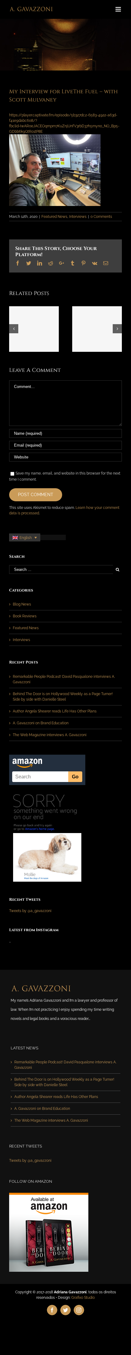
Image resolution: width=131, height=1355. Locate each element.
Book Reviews (25, 616)
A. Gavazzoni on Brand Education (41, 723)
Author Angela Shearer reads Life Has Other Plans (55, 711)
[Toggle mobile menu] (118, 9)
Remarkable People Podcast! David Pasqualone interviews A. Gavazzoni (65, 1065)
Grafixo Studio (83, 1297)
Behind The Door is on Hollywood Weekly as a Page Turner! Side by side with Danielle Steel (64, 1082)
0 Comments (101, 216)
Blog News (22, 604)
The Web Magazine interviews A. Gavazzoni (50, 735)
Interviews (78, 216)
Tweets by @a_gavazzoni (30, 911)
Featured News (54, 216)
